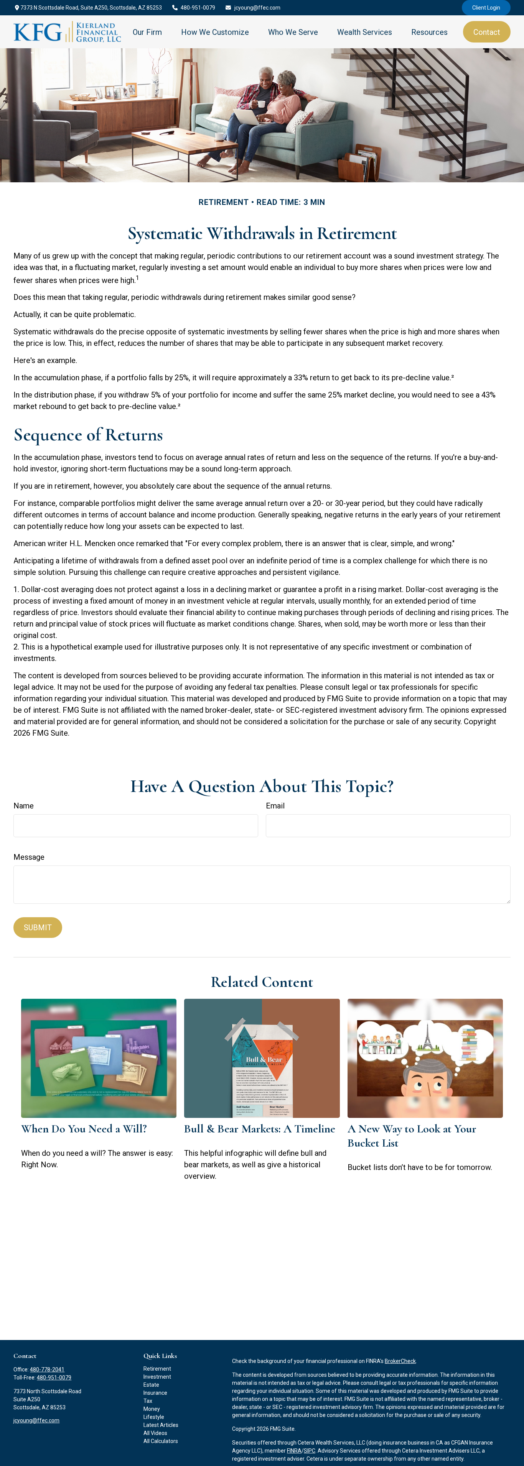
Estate (151, 1385)
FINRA (294, 1451)
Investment (157, 1377)
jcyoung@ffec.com (257, 8)
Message (28, 857)
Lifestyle (153, 1417)
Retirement (157, 1369)
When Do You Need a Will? (84, 1129)
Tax (147, 1401)
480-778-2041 (47, 1369)
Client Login (486, 8)
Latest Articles (160, 1425)
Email (275, 805)
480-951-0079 (198, 8)
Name (23, 805)
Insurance (155, 1393)
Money (151, 1409)
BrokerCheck (400, 1361)
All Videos (155, 1433)
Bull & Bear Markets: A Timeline (259, 1129)
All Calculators (160, 1441)
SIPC (309, 1451)
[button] (147, 32)
